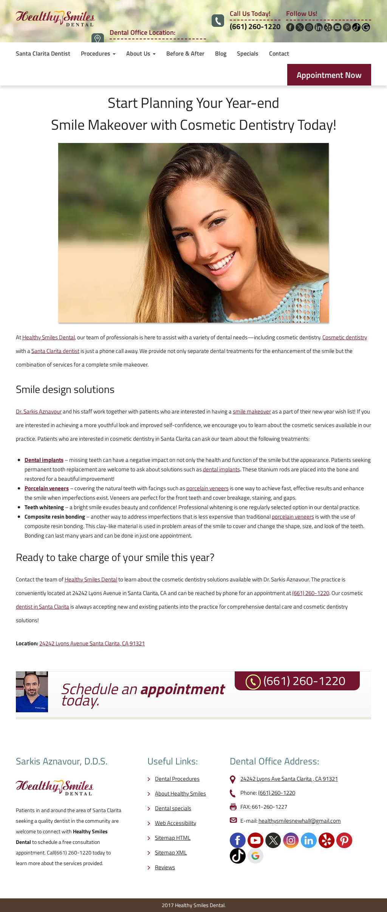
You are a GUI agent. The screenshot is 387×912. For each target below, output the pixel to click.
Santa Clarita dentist (55, 350)
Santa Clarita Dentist (43, 53)
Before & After (185, 53)
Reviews (165, 867)
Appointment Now (329, 74)
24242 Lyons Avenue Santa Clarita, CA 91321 (92, 643)
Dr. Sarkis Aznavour (39, 411)
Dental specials (173, 808)
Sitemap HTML (172, 837)
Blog (220, 53)
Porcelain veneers (47, 488)
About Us (139, 53)
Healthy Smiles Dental (48, 337)
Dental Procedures (177, 778)
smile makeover (252, 411)
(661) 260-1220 (255, 26)
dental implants (221, 469)
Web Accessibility (175, 823)
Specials (248, 53)
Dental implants (44, 459)
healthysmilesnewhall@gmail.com (300, 820)
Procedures (96, 53)
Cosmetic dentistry (344, 337)
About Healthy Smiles (180, 793)
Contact (279, 53)
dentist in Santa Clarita (42, 606)
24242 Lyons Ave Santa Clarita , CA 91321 (289, 778)
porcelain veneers (207, 488)
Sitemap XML (171, 852)
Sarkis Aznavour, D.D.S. (61, 761)
